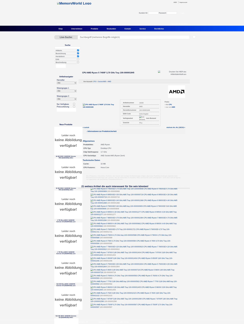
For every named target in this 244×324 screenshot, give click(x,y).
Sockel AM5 (102, 81)
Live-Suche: (66, 37)
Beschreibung (61, 62)
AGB (175, 2)
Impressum (183, 2)
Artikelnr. (59, 51)
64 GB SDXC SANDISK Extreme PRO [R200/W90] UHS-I (66, 157)
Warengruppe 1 (63, 88)
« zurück (86, 127)
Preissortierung (63, 107)
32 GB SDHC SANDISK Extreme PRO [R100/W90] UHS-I (66, 189)
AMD (109, 81)
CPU (94, 81)
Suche (67, 45)
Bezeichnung (61, 54)
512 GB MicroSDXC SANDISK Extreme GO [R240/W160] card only (65, 284)
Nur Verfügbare (63, 104)
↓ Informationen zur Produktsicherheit (101, 131)
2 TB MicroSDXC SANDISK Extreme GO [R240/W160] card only (65, 220)
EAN (57, 59)
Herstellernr (60, 56)
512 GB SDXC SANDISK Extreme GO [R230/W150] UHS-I (66, 316)
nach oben (113, 322)
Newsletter (102, 322)
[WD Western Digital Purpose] (134, 61)
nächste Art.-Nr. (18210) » (175, 127)
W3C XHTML (124, 322)
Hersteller (61, 80)
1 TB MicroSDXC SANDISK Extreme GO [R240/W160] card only (65, 252)
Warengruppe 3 (63, 96)
